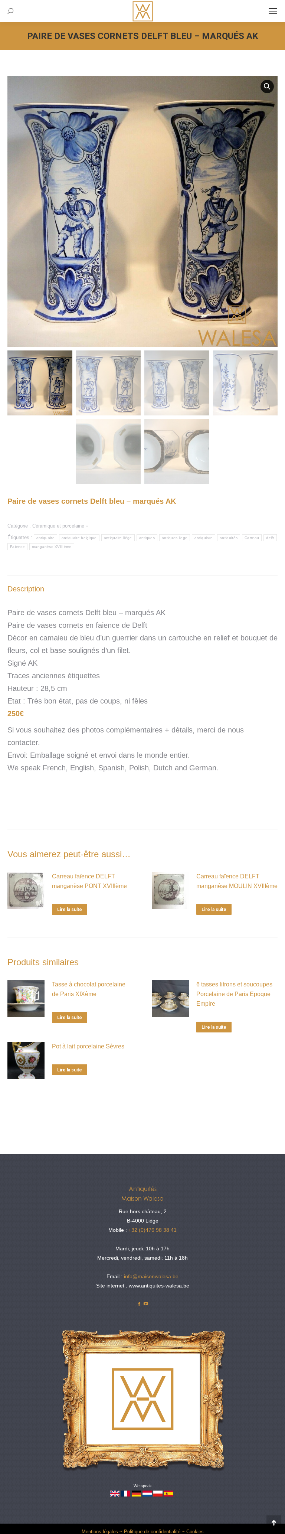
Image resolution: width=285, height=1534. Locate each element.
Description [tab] (25, 589)
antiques (147, 538)
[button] (267, 86)
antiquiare (203, 538)
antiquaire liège (118, 538)
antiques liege (174, 538)
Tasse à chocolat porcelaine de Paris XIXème (88, 989)
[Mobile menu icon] (273, 11)
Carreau (252, 538)
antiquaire (45, 538)
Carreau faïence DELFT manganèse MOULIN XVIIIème (237, 881)
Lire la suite (69, 909)
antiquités (229, 538)
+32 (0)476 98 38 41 (152, 1230)
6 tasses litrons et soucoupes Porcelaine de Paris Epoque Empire (234, 994)
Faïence (17, 547)
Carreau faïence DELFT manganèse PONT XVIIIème (89, 881)
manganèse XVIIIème (51, 547)
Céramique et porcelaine (58, 526)
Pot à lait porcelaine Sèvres (88, 1046)
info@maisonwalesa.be (151, 1276)
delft (270, 538)
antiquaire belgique (79, 538)
